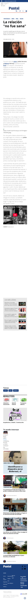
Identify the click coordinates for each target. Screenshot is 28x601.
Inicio (4, 576)
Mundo (13, 575)
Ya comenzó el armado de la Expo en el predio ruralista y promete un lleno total (14, 490)
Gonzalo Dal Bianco (12, 495)
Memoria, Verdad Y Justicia (9, 463)
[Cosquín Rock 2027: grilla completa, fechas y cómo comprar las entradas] (5, 433)
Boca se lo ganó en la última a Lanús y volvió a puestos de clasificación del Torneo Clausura (11, 322)
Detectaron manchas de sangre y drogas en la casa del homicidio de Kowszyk (15, 513)
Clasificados (23, 585)
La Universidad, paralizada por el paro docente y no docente (13, 556)
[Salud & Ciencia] (15, 400)
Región (9, 578)
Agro (13, 578)
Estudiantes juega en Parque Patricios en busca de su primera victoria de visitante (11, 310)
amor (15, 61)
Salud (5, 529)
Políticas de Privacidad (7, 592)
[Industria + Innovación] (6, 400)
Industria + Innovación (6, 403)
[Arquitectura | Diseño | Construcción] (15, 414)
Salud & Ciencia (14, 403)
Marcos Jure (10, 538)
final (4, 65)
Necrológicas (10, 583)
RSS (22, 587)
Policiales (5, 584)
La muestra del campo (8, 487)
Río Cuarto (4, 579)
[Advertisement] (16, 87)
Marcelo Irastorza (12, 561)
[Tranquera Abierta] (23, 400)
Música (5, 439)
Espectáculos (10, 576)
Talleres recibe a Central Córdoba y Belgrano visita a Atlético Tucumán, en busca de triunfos (11, 327)
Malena (6, 63)
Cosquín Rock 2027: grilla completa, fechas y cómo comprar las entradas (6, 442)
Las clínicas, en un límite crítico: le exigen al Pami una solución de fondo (15, 532)
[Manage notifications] (25, 598)
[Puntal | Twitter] (23, 11)
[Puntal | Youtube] (26, 11)
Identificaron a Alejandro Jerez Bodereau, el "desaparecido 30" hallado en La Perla (15, 471)
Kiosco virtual (22, 583)
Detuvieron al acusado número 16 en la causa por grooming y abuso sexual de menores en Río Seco (11, 304)
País (8, 580)
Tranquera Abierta (23, 403)
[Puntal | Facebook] (22, 566)
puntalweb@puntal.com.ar (9, 597)
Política (4, 586)
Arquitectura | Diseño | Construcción (13, 422)
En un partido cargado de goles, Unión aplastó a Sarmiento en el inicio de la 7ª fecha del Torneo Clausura (11, 316)
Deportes (5, 582)
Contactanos (23, 580)
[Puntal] (7, 567)
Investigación (6, 510)
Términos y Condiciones (7, 591)
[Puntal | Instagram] (22, 569)
